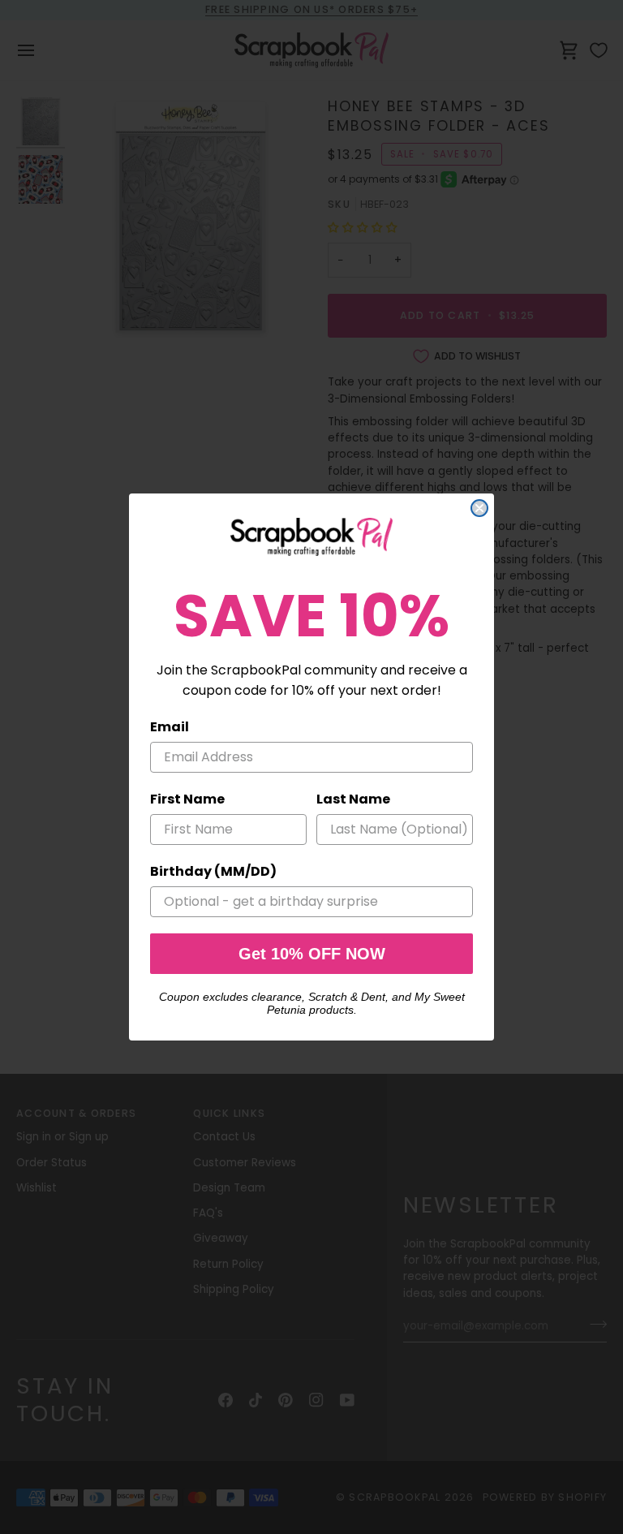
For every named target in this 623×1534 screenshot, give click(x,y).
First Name (187, 799)
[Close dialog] (479, 508)
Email (169, 726)
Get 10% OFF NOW (311, 954)
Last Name (353, 799)
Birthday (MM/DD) (213, 871)
